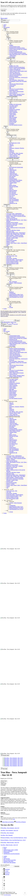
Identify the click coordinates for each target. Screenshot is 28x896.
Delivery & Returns (7, 851)
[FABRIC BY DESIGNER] (10, 103)
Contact (5, 856)
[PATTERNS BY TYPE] (10, 141)
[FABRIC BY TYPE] (10, 64)
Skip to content (4, 18)
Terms (4, 848)
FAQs (4, 857)
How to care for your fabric (9, 860)
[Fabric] (7, 35)
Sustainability (6, 852)
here (14, 819)
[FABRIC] (10, 44)
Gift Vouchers (6, 858)
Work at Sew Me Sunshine (9, 862)
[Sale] (10, 304)
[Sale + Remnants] (7, 271)
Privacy (5, 847)
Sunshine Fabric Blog (8, 861)
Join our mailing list (5, 865)
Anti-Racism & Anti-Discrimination (11, 853)
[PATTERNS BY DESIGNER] (10, 166)
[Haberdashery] (7, 211)
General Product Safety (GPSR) (10, 849)
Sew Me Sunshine (7, 894)
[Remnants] (10, 290)
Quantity (3, 782)
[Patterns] (7, 132)
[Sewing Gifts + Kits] (7, 253)
